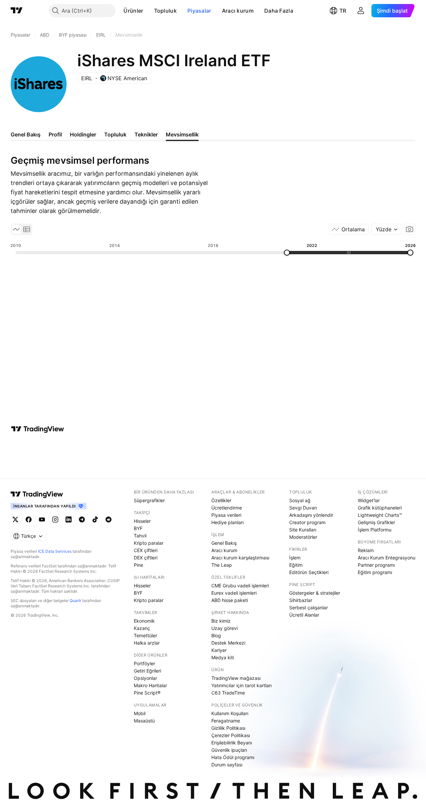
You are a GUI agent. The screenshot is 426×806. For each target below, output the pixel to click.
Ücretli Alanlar (304, 615)
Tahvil (140, 535)
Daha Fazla (278, 10)
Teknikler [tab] (146, 134)
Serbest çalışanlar (308, 607)
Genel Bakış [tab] (26, 134)
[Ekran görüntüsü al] (409, 229)
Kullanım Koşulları (229, 713)
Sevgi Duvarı (303, 507)
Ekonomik (144, 621)
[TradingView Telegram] (82, 519)
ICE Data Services (55, 551)
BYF (138, 528)
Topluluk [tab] (115, 134)
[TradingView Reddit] (108, 519)
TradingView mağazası (236, 678)
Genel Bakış (224, 543)
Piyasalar (199, 10)
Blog (216, 635)
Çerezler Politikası (230, 735)
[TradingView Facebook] (28, 519)
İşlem (295, 557)
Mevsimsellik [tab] (182, 134)
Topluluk (165, 10)
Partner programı (376, 565)
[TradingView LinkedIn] (68, 519)
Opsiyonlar (145, 678)
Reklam (366, 550)
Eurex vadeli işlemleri (234, 593)
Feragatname (225, 720)
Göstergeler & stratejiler (314, 593)
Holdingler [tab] (83, 134)
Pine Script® (147, 693)
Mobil (139, 713)
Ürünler (133, 10)
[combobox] (386, 229)
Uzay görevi (224, 628)
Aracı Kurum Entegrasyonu (386, 557)
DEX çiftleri (145, 557)
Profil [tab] (55, 134)
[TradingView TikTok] (95, 519)
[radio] (16, 229)
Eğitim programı (375, 572)
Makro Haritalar (150, 685)
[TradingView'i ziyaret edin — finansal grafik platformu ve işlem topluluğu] (38, 429)
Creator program (307, 522)
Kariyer (219, 650)
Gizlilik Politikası (228, 728)
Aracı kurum (238, 10)
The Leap (221, 565)
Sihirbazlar (300, 600)
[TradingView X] (15, 519)
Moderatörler (303, 537)
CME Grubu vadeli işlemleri (240, 585)
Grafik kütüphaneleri (380, 507)
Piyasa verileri (226, 515)
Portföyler (144, 663)
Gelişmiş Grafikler (376, 522)
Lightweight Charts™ (380, 515)
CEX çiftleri (145, 550)
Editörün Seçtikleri (308, 572)
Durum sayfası (226, 764)
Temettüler (145, 635)
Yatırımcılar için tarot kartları (241, 685)
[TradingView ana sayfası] (17, 10)
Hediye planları (227, 522)
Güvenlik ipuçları (229, 750)
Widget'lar (369, 500)
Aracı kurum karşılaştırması (240, 557)
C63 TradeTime (228, 693)
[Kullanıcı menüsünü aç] (360, 10)
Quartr (75, 600)
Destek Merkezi (228, 643)
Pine (138, 565)
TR (342, 10)
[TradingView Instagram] (55, 519)
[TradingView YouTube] (42, 519)
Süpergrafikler (149, 500)
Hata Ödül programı (232, 757)
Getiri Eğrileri (147, 671)
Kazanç (142, 628)
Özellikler (221, 500)
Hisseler (142, 521)
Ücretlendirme (226, 507)
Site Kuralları (302, 529)
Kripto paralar (148, 543)
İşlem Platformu (374, 529)
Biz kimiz (221, 621)
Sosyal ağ (300, 500)
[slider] (287, 253)
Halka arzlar (147, 643)
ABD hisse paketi (229, 600)
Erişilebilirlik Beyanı (231, 742)
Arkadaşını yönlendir (311, 515)
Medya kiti (222, 657)
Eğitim (296, 565)
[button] (148, 10)
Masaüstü (144, 720)
